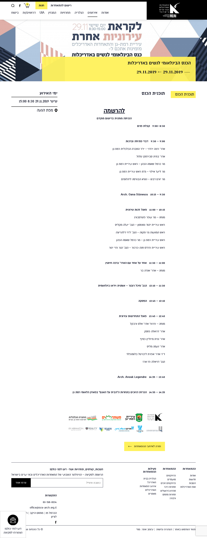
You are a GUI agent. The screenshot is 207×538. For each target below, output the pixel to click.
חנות (41, 5)
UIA (42, 12)
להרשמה (114, 110)
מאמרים (152, 493)
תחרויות (65, 12)
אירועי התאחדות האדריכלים (148, 488)
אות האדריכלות (188, 486)
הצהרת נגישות (164, 529)
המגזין (52, 12)
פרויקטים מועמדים (171, 477)
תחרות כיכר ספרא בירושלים (168, 488)
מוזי (138, 529)
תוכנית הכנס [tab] (184, 94)
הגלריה (79, 12)
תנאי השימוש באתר (185, 529)
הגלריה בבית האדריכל (149, 480)
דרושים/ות (29, 12)
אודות (105, 12)
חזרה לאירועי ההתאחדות (147, 446)
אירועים (92, 12)
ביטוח (15, 12)
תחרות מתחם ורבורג (169, 496)
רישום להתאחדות (61, 5)
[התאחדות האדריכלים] (169, 10)
